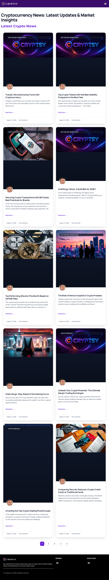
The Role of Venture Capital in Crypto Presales (80, 295)
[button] (105, 4)
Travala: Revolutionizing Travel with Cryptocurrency (22, 96)
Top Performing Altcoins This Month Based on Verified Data (27, 297)
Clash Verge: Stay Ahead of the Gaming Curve (27, 394)
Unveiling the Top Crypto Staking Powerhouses (27, 511)
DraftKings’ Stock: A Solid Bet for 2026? (77, 189)
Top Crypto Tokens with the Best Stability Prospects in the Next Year (77, 96)
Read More (9, 112)
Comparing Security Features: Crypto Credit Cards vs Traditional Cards (79, 491)
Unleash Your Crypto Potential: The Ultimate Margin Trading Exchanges (79, 391)
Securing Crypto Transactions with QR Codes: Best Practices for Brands (27, 199)
